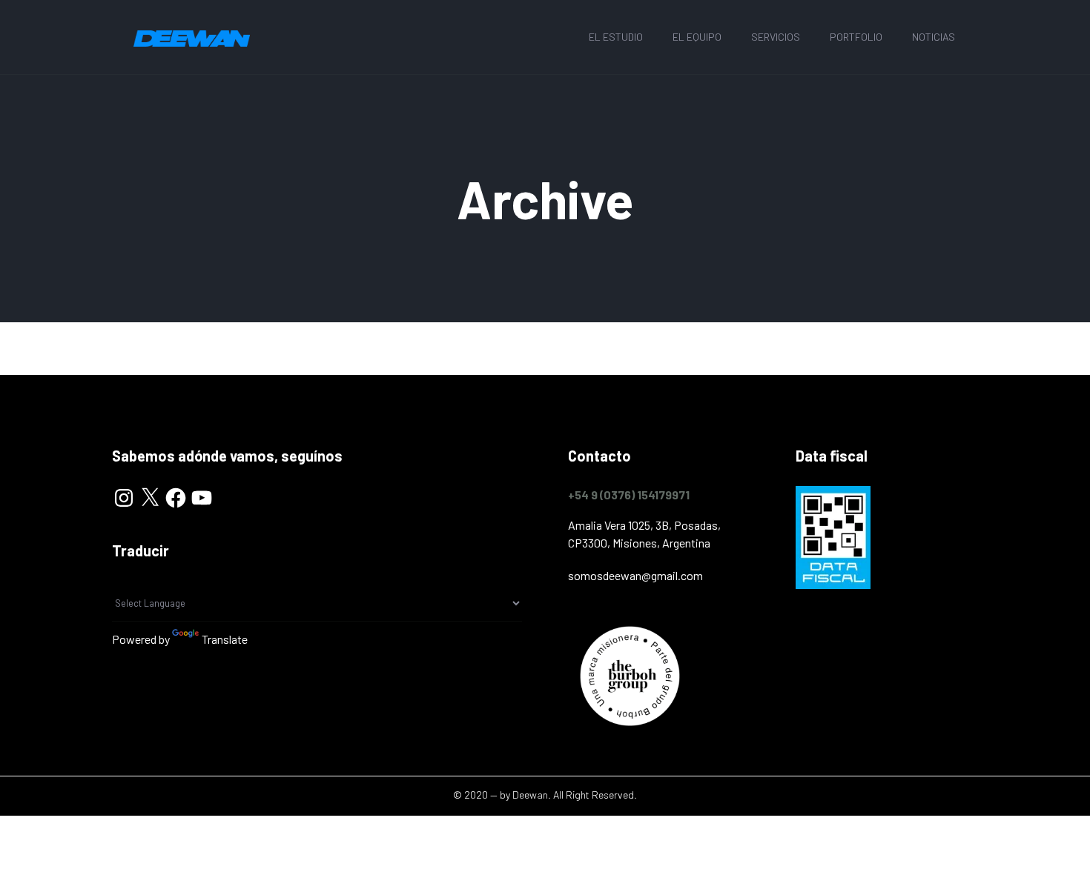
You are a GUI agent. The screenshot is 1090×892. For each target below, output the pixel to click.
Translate (225, 639)
